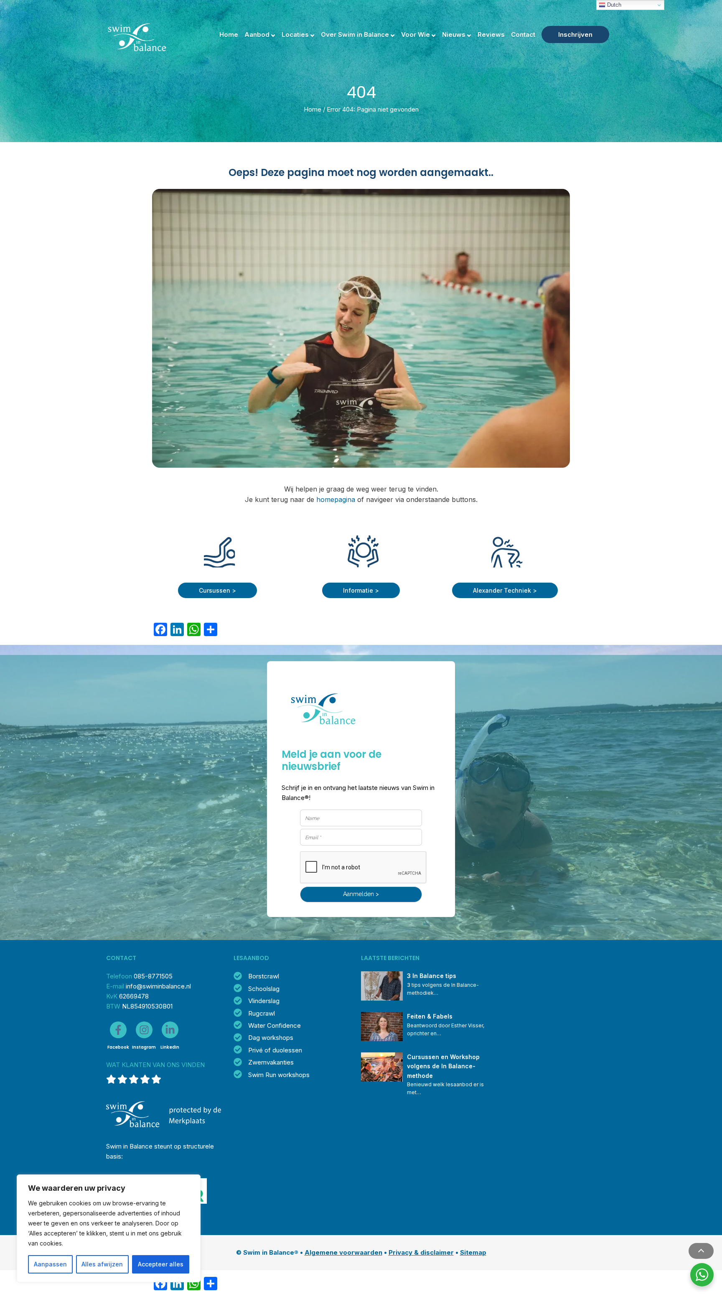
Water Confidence (274, 1025)
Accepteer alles (160, 1264)
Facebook (118, 1047)
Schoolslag (264, 989)
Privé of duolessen (275, 1050)
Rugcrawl (261, 1013)
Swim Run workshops (279, 1075)
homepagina (335, 499)
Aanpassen (50, 1264)
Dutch (613, 5)
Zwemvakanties (271, 1062)
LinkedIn (169, 1047)
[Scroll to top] (701, 1251)
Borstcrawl (263, 976)
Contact (523, 34)
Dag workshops (270, 1038)
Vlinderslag (264, 1001)
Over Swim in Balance (355, 34)
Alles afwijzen (102, 1264)
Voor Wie (415, 34)
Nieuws (453, 34)
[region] (109, 1228)
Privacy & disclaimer (421, 1252)
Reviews (491, 34)
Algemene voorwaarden (343, 1252)
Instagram (144, 1047)
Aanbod (256, 34)
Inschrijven (575, 34)
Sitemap (473, 1252)
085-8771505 (153, 976)
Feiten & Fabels (430, 1016)
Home (228, 34)
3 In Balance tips (431, 975)
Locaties (295, 34)
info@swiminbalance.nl (158, 986)
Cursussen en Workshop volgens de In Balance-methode (444, 1066)
